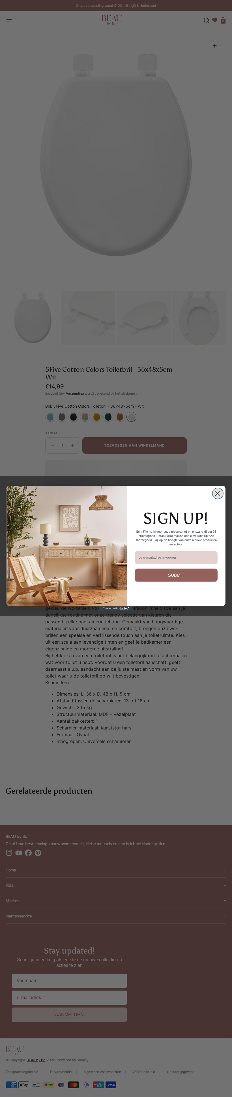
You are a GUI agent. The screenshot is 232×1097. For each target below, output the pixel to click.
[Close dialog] (217, 493)
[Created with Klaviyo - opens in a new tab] (116, 608)
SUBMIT (176, 575)
